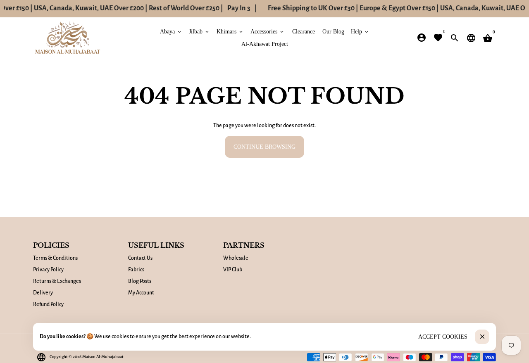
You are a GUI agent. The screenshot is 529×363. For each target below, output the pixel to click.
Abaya (171, 31)
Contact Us (140, 258)
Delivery (43, 293)
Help (360, 31)
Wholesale (235, 258)
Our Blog (333, 31)
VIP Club (232, 270)
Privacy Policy (48, 270)
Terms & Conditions (55, 258)
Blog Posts (139, 281)
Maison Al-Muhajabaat (103, 356)
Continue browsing (264, 147)
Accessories (267, 31)
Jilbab (199, 31)
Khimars (230, 31)
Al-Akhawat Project (264, 43)
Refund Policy (48, 304)
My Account (141, 293)
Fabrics (136, 270)
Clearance (303, 31)
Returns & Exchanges (57, 281)
